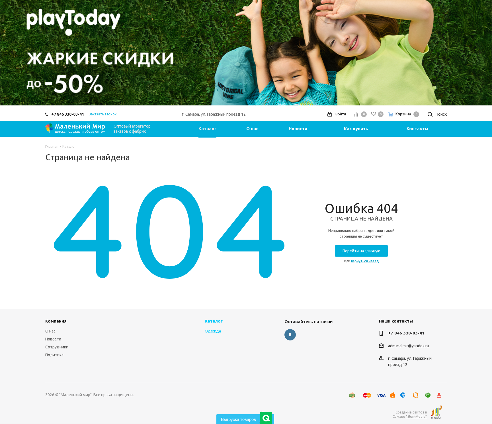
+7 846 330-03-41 (67, 114)
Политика (54, 355)
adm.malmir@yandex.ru (408, 346)
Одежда (213, 331)
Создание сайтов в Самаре (410, 414)
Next (479, 52)
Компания (56, 321)
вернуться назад (365, 261)
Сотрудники (56, 347)
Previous (13, 52)
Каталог (214, 321)
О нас (50, 331)
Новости (53, 339)
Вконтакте (290, 334)
